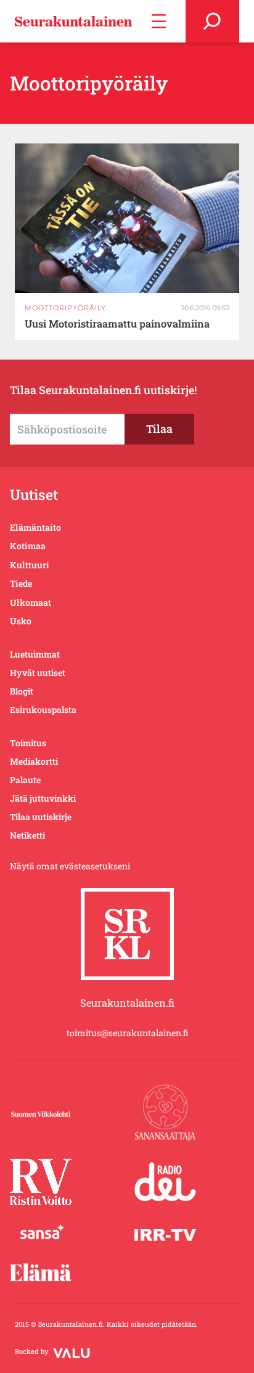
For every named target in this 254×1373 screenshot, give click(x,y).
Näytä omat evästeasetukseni (70, 866)
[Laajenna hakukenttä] (212, 21)
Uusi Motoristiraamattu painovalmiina (117, 324)
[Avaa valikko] (159, 21)
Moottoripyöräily (65, 308)
